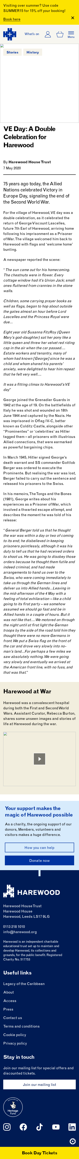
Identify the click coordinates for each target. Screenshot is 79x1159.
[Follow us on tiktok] (39, 1127)
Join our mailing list (39, 1085)
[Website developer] (73, 1141)
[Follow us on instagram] (7, 1127)
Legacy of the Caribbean (24, 984)
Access (9, 1001)
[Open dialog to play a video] (39, 759)
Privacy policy (15, 1044)
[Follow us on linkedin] (72, 1127)
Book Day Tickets (39, 1154)
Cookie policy (14, 1035)
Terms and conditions (21, 1027)
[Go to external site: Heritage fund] (13, 1107)
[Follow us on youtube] (56, 1127)
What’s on (32, 34)
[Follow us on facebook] (23, 1127)
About (8, 993)
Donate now (39, 861)
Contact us (12, 1018)
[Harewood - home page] (9, 34)
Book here (11, 19)
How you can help (39, 848)
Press (8, 1010)
